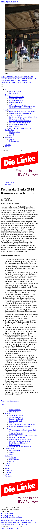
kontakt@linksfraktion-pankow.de (12, 517)
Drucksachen (9, 130)
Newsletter (12, 139)
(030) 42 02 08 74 (7, 515)
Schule (11, 104)
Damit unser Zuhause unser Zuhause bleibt (23, 117)
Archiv (11, 135)
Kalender (8, 145)
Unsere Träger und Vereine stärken (20, 113)
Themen (7, 95)
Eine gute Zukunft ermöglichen (19, 122)
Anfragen (12, 134)
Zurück (3, 404)
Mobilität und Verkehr (16, 97)
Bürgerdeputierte (14, 93)
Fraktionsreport (14, 141)
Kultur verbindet (14, 126)
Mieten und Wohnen (16, 99)
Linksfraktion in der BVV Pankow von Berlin (16, 82)
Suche (7, 468)
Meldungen (8, 137)
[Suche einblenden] (1, 84)
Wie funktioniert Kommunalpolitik (20, 108)
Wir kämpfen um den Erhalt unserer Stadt (22, 111)
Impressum (8, 470)
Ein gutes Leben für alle (17, 119)
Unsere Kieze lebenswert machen (20, 128)
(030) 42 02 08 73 (7, 513)
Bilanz (7, 110)
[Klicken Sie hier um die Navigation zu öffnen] (1, 86)
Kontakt (7, 146)
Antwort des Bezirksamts (10, 401)
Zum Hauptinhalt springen (9, 2)
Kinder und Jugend (15, 102)
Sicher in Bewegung (16, 115)
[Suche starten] (21, 150)
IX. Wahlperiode (14, 132)
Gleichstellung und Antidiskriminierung (22, 106)
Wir (6, 89)
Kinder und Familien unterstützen (20, 121)
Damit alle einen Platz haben (18, 124)
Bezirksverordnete (15, 91)
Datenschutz (9, 472)
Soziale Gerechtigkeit (16, 100)
